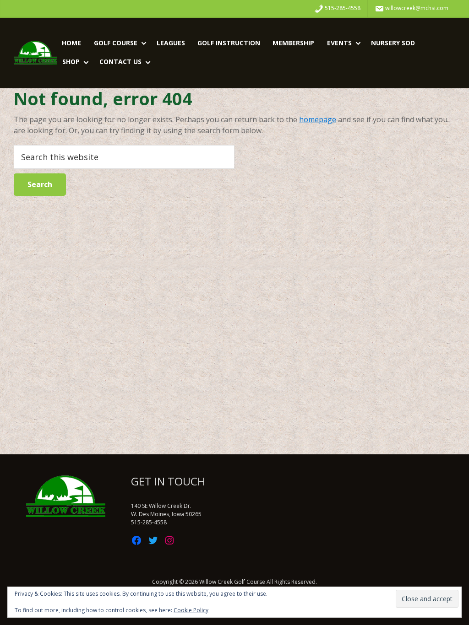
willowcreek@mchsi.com (416, 8)
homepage (317, 119)
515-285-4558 (341, 8)
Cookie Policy (191, 610)
